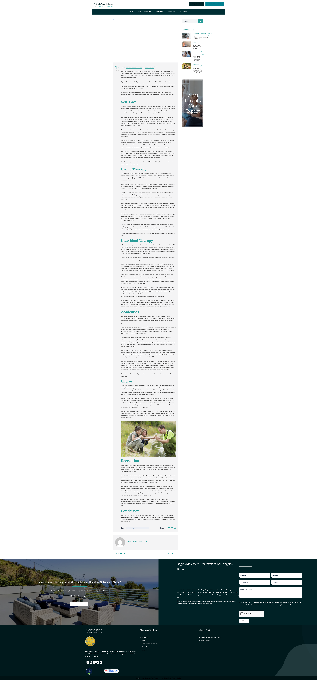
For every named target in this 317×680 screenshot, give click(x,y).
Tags (122, 528)
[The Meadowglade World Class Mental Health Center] (111, 670)
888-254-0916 (79, 596)
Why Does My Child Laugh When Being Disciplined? (197, 58)
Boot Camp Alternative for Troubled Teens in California (197, 71)
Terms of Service (176, 678)
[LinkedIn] (175, 528)
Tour (139, 11)
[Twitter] (169, 528)
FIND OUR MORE (193, 111)
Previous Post (121, 553)
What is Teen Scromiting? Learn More (200, 37)
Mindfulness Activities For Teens (197, 46)
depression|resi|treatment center (137, 528)
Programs (147, 11)
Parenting (196, 53)
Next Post (171, 553)
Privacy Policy (167, 678)
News (194, 42)
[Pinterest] (172, 528)
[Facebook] (166, 528)
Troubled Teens (196, 65)
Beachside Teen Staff (134, 68)
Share (162, 528)
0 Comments (149, 68)
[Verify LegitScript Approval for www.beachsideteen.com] (89, 671)
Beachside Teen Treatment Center (133, 66)
